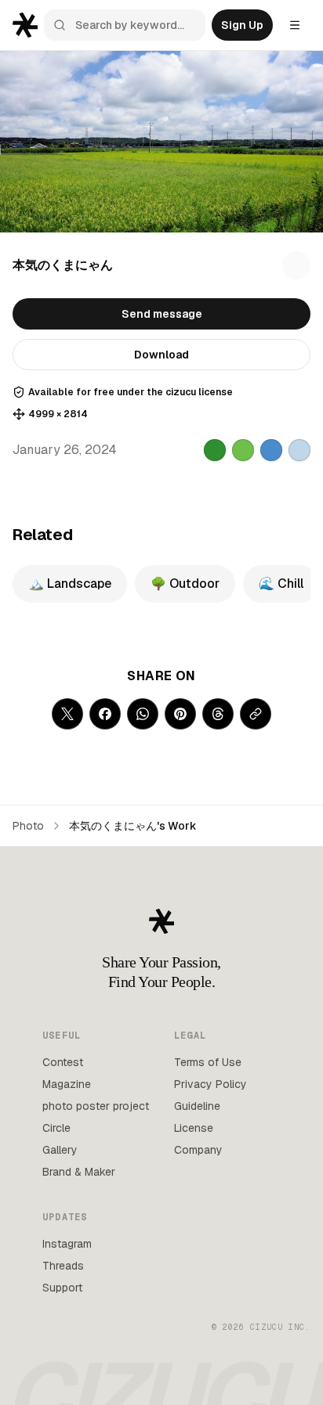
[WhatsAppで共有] (142, 714)
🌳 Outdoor (185, 583)
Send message (162, 314)
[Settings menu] (294, 25)
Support (62, 1288)
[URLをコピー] (255, 714)
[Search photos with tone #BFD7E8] (299, 450)
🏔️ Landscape (69, 583)
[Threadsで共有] (218, 714)
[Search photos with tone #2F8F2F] (215, 450)
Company (198, 1150)
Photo (28, 826)
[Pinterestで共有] (180, 714)
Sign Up (242, 25)
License (193, 1128)
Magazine (66, 1084)
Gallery (60, 1150)
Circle (56, 1128)
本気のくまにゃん (63, 265)
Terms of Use (207, 1062)
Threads (63, 1266)
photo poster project (95, 1106)
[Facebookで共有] (105, 714)
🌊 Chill (281, 583)
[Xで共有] (67, 714)
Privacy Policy (210, 1084)
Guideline (197, 1106)
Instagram (67, 1244)
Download (161, 355)
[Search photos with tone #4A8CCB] (271, 450)
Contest (62, 1062)
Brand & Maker (78, 1172)
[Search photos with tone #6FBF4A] (243, 450)
